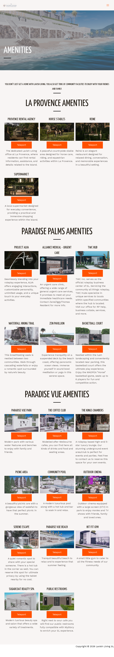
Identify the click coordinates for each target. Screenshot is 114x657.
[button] (21, 145)
